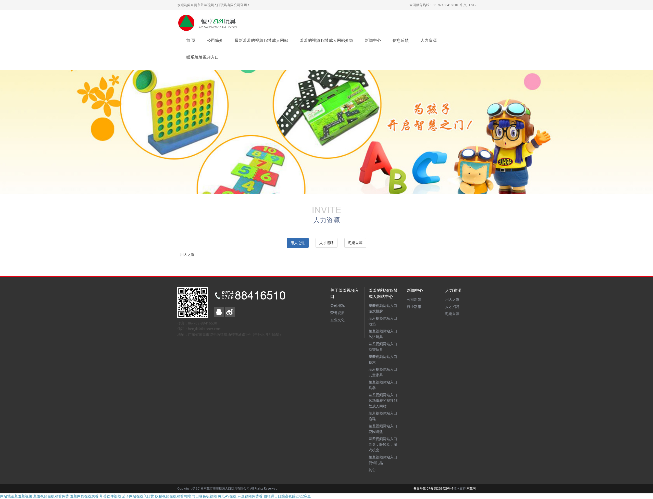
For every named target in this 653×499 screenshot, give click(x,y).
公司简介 (215, 40)
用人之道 (298, 242)
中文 (463, 5)
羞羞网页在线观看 (84, 496)
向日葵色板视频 (204, 496)
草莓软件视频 (110, 496)
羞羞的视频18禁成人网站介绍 (326, 40)
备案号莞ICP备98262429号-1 (433, 488)
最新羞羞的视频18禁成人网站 (261, 40)
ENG (472, 5)
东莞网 (471, 488)
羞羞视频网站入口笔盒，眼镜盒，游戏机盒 (383, 444)
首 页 (190, 40)
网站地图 (7, 496)
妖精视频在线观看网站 (173, 496)
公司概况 (337, 305)
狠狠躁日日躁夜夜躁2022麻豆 (287, 496)
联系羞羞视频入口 (202, 57)
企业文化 (337, 319)
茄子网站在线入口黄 (138, 496)
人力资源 (428, 40)
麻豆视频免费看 (249, 496)
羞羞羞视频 (23, 496)
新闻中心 (373, 40)
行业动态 (414, 306)
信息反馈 (401, 40)
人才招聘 (326, 242)
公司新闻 (414, 299)
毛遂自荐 (355, 242)
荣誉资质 (337, 312)
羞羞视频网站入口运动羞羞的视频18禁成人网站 (383, 400)
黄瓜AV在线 (227, 496)
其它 (372, 469)
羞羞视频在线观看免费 (51, 496)
